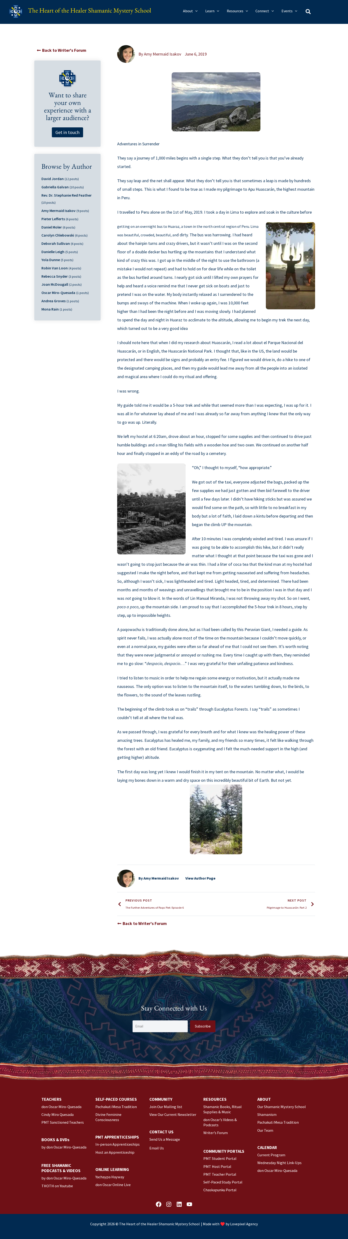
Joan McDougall (54, 284)
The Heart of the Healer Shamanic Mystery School (89, 12)
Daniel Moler (51, 227)
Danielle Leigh (52, 251)
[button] (195, 11)
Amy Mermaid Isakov (58, 210)
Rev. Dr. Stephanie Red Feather (66, 195)
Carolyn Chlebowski (57, 235)
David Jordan (52, 178)
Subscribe (203, 1026)
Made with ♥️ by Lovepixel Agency (230, 1224)
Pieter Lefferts (53, 218)
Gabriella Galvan (55, 187)
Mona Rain (50, 309)
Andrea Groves (53, 300)
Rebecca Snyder (54, 276)
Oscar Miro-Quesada (58, 292)
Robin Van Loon (54, 268)
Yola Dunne (50, 259)
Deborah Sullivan (55, 243)
